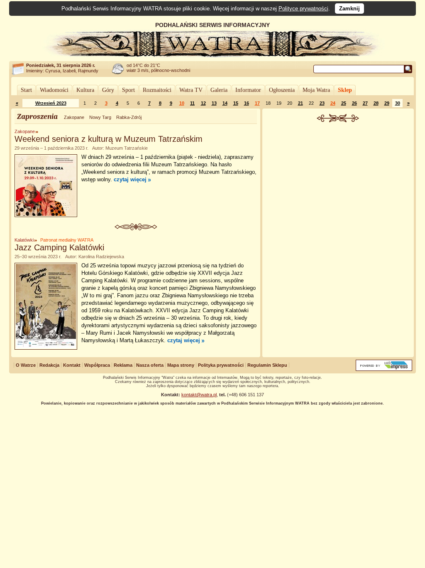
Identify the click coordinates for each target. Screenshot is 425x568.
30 (397, 103)
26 (354, 103)
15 (235, 103)
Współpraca (97, 365)
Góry (108, 90)
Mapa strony (180, 365)
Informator (248, 90)
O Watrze (26, 365)
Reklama (123, 365)
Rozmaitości (157, 90)
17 (257, 103)
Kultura (85, 90)
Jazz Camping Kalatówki (59, 247)
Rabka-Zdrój (129, 117)
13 (214, 103)
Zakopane (74, 117)
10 (181, 103)
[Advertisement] (338, 184)
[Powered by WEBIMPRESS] (384, 369)
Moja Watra (316, 90)
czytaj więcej (130, 179)
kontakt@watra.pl (199, 394)
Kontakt (72, 365)
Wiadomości (54, 90)
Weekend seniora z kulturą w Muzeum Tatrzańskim (109, 138)
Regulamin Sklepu (267, 365)
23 (322, 103)
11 (192, 103)
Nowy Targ (100, 117)
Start (26, 90)
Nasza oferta (150, 365)
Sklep (345, 90)
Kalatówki (24, 239)
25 (343, 103)
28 (376, 103)
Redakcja (49, 365)
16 (246, 103)
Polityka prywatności (221, 365)
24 (332, 103)
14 (224, 103)
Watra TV (191, 90)
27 (365, 103)
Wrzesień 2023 (50, 103)
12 (203, 103)
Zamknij (349, 8)
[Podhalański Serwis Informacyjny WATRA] (212, 55)
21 (300, 103)
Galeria (218, 90)
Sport (128, 90)
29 (386, 103)
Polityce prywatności (303, 8)
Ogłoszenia (282, 90)
